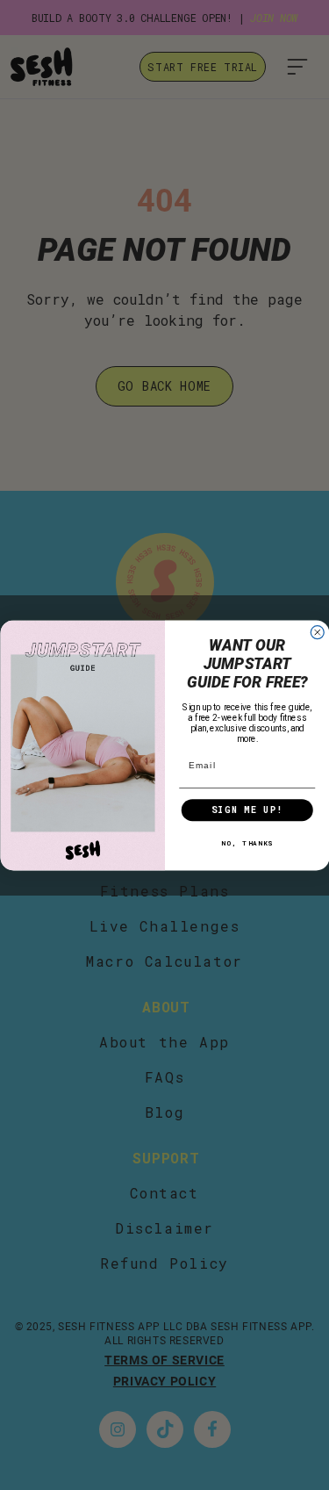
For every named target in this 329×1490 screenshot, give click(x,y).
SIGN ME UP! (247, 809)
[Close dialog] (317, 631)
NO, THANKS (247, 843)
